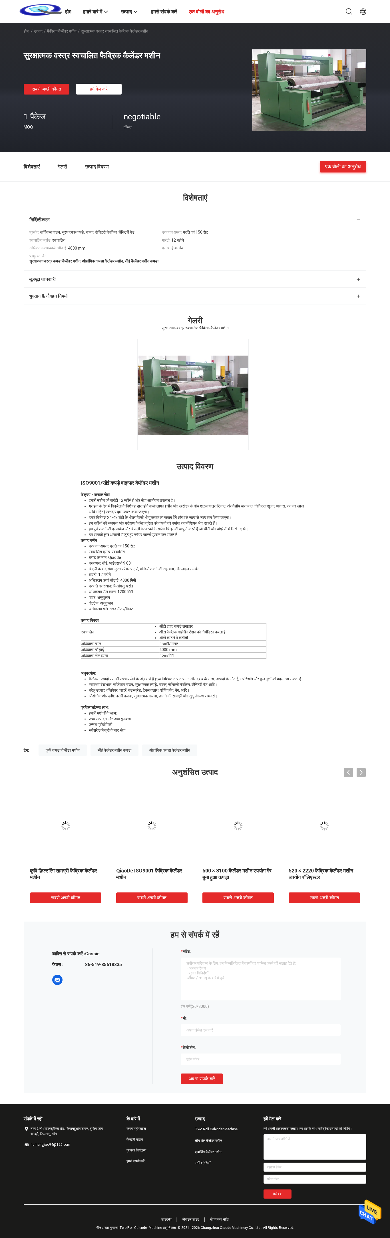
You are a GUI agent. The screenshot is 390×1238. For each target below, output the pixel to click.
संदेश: (187, 951)
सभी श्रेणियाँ (202, 1163)
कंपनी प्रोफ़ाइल (136, 1129)
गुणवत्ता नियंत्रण (136, 1150)
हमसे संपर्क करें (135, 1161)
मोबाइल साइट (190, 1219)
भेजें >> (277, 1194)
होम (26, 31)
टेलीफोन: (189, 1047)
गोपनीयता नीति (219, 1219)
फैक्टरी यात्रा (134, 1139)
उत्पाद (38, 31)
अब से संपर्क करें (202, 1079)
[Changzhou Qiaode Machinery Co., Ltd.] (40, 9)
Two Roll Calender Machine (216, 1129)
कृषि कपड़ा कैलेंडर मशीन (63, 750)
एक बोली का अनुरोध (343, 166)
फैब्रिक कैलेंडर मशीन (62, 31)
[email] (57, 980)
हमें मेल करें (99, 89)
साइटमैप (166, 1219)
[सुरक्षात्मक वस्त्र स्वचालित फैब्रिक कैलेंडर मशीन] (309, 90)
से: (185, 1018)
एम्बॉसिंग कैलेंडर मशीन (208, 1152)
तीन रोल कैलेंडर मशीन (208, 1141)
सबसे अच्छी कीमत (46, 89)
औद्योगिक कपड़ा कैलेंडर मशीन (169, 750)
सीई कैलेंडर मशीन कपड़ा (114, 750)
